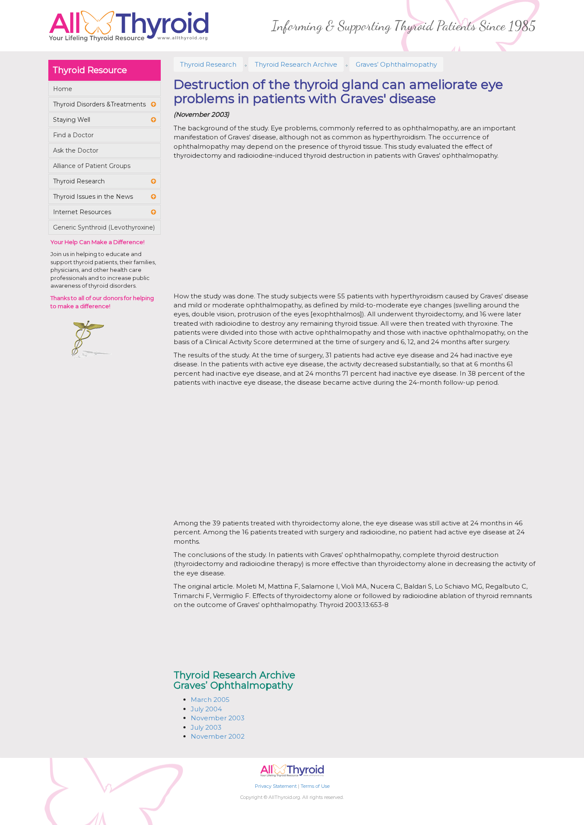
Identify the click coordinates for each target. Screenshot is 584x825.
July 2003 (206, 727)
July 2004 (206, 709)
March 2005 (210, 699)
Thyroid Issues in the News (93, 196)
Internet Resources (82, 212)
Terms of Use (315, 786)
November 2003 (218, 718)
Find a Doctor (73, 135)
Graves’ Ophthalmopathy (396, 64)
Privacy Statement (276, 786)
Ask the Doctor (75, 150)
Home (62, 89)
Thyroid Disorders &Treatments (99, 104)
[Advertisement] (353, 227)
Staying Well (71, 120)
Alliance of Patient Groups (91, 166)
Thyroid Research (208, 64)
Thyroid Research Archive (296, 64)
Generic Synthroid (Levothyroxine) (104, 227)
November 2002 (218, 736)
